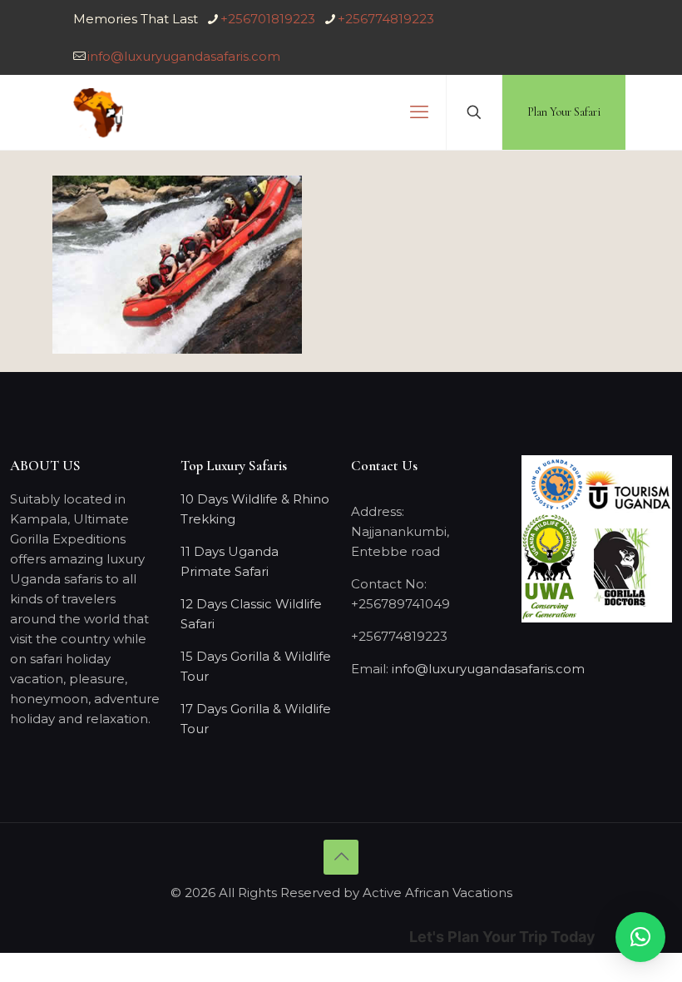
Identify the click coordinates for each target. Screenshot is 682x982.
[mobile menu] (419, 112)
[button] (640, 937)
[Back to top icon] (341, 857)
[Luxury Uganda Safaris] (98, 112)
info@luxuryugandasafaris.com (183, 56)
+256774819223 (386, 19)
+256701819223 (267, 19)
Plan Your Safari (563, 112)
